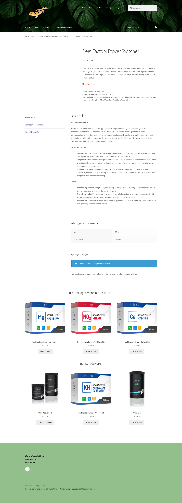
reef (143, 97)
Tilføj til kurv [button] (45, 351)
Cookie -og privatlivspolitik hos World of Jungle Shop (47, 489)
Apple (99, 97)
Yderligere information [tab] (34, 124)
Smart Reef (91, 100)
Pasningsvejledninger (113, 8)
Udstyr (66, 36)
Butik (90, 8)
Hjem (83, 8)
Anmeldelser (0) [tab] (32, 132)
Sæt (84, 100)
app (95, 97)
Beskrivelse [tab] (30, 117)
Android (90, 97)
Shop (37, 36)
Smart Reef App (102, 100)
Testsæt (124, 100)
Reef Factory (57, 36)
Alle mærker (45, 36)
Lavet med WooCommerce (83, 489)
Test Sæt (116, 100)
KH (134, 97)
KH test (138, 97)
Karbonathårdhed (125, 97)
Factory (114, 97)
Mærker (99, 8)
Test (110, 100)
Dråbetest (106, 97)
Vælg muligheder (45, 422)
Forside (31, 36)
